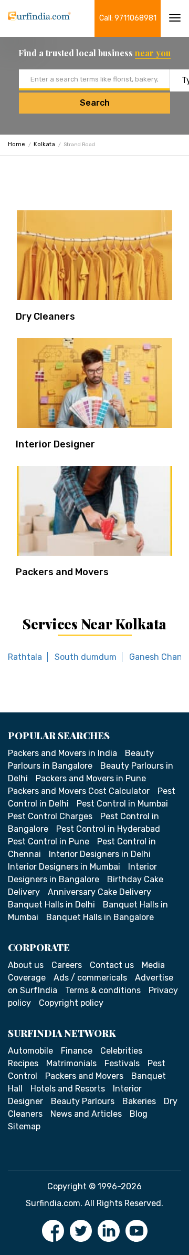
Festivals (122, 1063)
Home (16, 144)
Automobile (30, 1051)
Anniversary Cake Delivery (99, 892)
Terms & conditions (103, 990)
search (95, 103)
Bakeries (139, 1101)
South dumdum (86, 657)
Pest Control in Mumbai (122, 804)
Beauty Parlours (82, 1101)
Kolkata (44, 144)
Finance (76, 1051)
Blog (139, 1114)
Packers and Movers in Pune (91, 778)
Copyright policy (71, 1003)
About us (26, 965)
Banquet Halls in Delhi (51, 905)
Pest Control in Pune (48, 841)
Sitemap (24, 1126)
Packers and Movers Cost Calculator (79, 791)
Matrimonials (71, 1063)
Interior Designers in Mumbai (64, 867)
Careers (66, 965)
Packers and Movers (62, 572)
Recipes (23, 1063)
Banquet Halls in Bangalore (100, 917)
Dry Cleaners (45, 316)
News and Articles (86, 1114)
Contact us (112, 965)
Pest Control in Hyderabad (108, 829)
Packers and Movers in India (62, 753)
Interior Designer (55, 444)
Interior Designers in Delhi (100, 854)
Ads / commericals (90, 978)
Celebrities (121, 1051)
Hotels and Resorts (67, 1089)
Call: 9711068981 (127, 18)
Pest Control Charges (50, 816)
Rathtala (25, 657)
